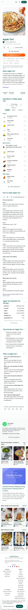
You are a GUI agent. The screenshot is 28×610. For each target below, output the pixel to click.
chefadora (14, 556)
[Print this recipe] (7, 197)
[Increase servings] (20, 104)
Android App (20, 585)
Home (20, 571)
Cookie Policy (21, 595)
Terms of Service (20, 591)
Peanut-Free (5, 63)
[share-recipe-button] (8, 47)
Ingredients (20, 581)
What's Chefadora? (7, 571)
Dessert (17, 58)
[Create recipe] (16, 2)
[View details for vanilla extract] (4, 165)
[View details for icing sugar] (4, 121)
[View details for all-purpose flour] (4, 117)
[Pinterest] (13, 567)
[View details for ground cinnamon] (4, 161)
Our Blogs (21, 574)
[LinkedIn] (15, 567)
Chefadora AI (7, 573)
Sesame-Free (16, 63)
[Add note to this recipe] (4, 197)
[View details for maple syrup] (4, 177)
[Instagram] (9, 567)
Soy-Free (10, 63)
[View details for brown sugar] (4, 157)
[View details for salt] (4, 130)
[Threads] (19, 567)
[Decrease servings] (7, 104)
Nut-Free (17, 60)
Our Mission (7, 574)
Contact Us (7, 595)
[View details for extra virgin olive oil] (4, 134)
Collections (20, 576)
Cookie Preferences (19, 596)
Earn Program (7, 593)
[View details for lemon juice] (4, 152)
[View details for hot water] (4, 181)
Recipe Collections (21, 578)
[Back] (2, 2)
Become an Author (7, 591)
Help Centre (7, 576)
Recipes (20, 583)
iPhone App (20, 587)
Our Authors (20, 580)
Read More (10, 431)
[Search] (19, 2)
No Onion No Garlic (10, 60)
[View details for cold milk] (4, 139)
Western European (11, 58)
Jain (4, 60)
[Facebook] (11, 567)
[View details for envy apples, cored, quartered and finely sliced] (4, 147)
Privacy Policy (21, 593)
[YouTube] (17, 567)
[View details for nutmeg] (4, 170)
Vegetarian (23, 58)
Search (20, 573)
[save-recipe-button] (4, 47)
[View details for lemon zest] (4, 125)
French (4, 58)
